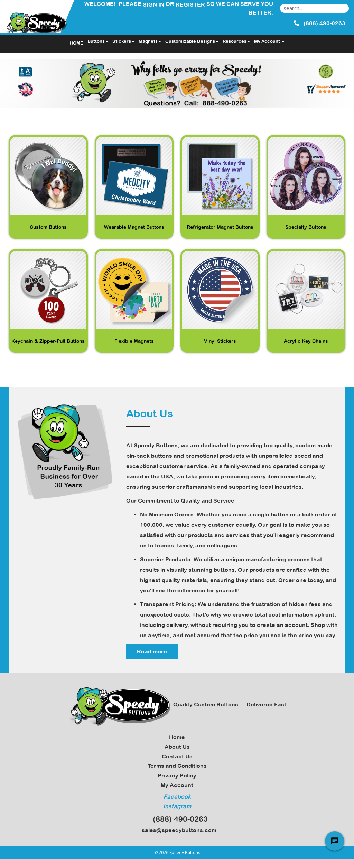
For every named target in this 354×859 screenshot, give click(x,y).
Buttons (96, 41)
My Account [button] (267, 41)
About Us (177, 747)
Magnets (148, 41)
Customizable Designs (190, 41)
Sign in (153, 4)
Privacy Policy (177, 775)
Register (190, 4)
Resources (234, 41)
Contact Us (177, 756)
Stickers (121, 41)
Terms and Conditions (177, 766)
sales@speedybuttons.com (177, 830)
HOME (76, 43)
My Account (177, 785)
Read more (152, 651)
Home (177, 737)
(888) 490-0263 (178, 818)
